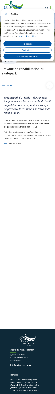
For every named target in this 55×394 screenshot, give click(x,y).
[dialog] (27, 35)
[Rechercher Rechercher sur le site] (46, 8)
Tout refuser (27, 50)
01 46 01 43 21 (15, 360)
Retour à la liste (12, 143)
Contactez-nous (22, 365)
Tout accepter (27, 44)
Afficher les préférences (27, 56)
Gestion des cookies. (27, 36)
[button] (52, 8)
